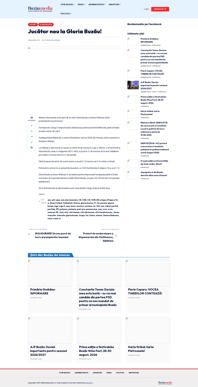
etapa (103, 200)
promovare (91, 209)
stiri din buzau (87, 212)
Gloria (76, 203)
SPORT (33, 24)
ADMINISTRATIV (146, 45)
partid (114, 206)
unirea (99, 215)
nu (94, 206)
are (62, 200)
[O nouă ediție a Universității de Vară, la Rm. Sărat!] (133, 163)
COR (93, 200)
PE (57, 209)
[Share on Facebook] (31, 125)
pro (83, 209)
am (49, 200)
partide (51, 209)
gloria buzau (87, 203)
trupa (82, 215)
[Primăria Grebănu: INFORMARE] (133, 41)
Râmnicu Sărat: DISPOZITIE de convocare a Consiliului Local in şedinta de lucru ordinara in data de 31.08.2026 (154, 128)
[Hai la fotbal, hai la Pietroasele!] (133, 114)
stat (61, 212)
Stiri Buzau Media (52, 40)
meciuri (80, 206)
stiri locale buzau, (104, 212)
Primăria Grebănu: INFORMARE (42, 291)
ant (53, 200)
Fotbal (58, 203)
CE (80, 200)
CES (84, 200)
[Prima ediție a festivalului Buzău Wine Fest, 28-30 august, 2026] (133, 99)
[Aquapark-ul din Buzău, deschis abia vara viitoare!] (133, 175)
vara (50, 218)
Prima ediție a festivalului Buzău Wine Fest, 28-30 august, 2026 (153, 99)
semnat (51, 212)
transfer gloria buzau (67, 215)
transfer (52, 215)
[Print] (31, 147)
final (52, 203)
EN (97, 200)
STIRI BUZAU (46, 24)
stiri (66, 212)
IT (95, 203)
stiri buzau (74, 212)
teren (116, 212)
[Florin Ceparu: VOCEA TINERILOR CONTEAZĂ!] (133, 73)
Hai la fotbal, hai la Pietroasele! (141, 349)
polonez (63, 209)
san (100, 209)
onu (102, 206)
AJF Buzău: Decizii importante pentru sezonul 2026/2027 (154, 85)
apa (58, 200)
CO (88, 200)
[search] (140, 9)
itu (98, 203)
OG (98, 206)
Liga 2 (62, 206)
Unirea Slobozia (111, 215)
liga (56, 206)
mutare (88, 206)
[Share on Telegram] (31, 136)
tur (87, 215)
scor (105, 209)
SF (57, 212)
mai (68, 206)
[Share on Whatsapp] (31, 131)
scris (110, 209)
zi (60, 218)
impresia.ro (89, 383)
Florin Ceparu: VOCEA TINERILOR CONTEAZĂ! (145, 291)
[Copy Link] (31, 142)
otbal (108, 206)
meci (73, 206)
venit (55, 218)
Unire (92, 215)
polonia (72, 209)
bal (67, 200)
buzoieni (73, 200)
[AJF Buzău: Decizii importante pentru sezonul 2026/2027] (133, 85)
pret (79, 209)
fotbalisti (68, 203)
